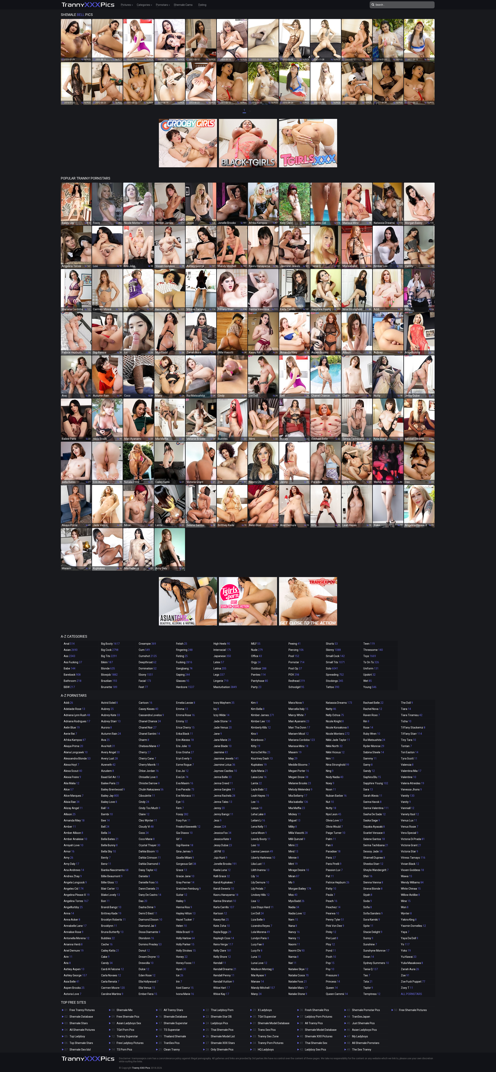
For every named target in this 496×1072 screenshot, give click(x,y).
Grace (181, 870)
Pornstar (296, 662)
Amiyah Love (73, 845)
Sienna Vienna (373, 882)
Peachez (333, 907)
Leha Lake (258, 814)
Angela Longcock (75, 882)
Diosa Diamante (149, 932)
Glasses (182, 680)
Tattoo (332, 687)
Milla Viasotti (298, 832)
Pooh (331, 956)
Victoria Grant (411, 845)
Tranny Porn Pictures (270, 1043)
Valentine (408, 777)
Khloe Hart (222, 987)
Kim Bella (257, 708)
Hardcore (185, 687)
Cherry (145, 752)
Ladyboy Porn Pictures (318, 1016)
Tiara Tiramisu (411, 715)
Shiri (367, 876)
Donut (144, 950)
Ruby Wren (371, 733)
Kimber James (262, 715)
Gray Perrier (185, 882)
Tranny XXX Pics (141, 1068)
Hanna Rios (184, 907)
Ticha (406, 721)
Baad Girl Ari (110, 777)
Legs (219, 674)
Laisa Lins (259, 777)
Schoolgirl (296, 687)
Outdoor (258, 668)
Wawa (406, 876)
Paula (330, 894)
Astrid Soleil (109, 702)
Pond (331, 950)
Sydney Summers (376, 963)
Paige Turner (335, 832)
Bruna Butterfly (112, 932)
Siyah (367, 894)
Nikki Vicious (335, 752)
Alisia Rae (71, 801)
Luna (256, 956)
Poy (330, 969)
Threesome (373, 649)
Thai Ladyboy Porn (222, 1010)
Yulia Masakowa (412, 963)
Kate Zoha (222, 925)
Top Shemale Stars (81, 1043)
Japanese (222, 656)
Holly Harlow (185, 938)
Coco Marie (147, 839)
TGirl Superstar (267, 1016)
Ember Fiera (148, 994)
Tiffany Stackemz (413, 727)
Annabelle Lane (75, 925)
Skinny (333, 649)
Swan (368, 956)
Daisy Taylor (148, 870)
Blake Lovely (110, 894)
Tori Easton (409, 752)
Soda (367, 901)
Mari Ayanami (298, 721)
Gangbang (184, 668)
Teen (369, 643)
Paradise (333, 851)
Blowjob (109, 674)
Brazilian (109, 680)
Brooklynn (109, 925)
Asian (71, 649)
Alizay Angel (73, 808)
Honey (182, 956)
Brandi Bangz (111, 907)
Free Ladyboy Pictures (130, 1043)
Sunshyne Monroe (376, 950)
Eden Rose (147, 975)
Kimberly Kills (261, 727)
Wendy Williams (412, 882)
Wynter (406, 913)
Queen (332, 987)
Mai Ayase (258, 975)
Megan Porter (298, 770)
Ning (329, 770)
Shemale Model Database (273, 1023)
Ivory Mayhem (224, 702)
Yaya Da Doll (409, 938)
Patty (331, 888)
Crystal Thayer (149, 845)
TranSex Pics (172, 1043)
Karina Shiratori (225, 901)
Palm (331, 839)
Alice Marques (73, 795)
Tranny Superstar (127, 1036)
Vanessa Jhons (411, 789)
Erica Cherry (185, 727)
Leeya (256, 808)
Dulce (144, 969)
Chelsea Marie (149, 746)
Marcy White (297, 715)
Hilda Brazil (184, 932)
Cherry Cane (147, 758)
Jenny (219, 808)
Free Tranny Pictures (82, 1010)
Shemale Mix (125, 1010)
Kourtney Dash (262, 758)
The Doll (407, 702)
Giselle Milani (185, 857)
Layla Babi (259, 789)
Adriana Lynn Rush (77, 715)
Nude (257, 649)
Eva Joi (182, 770)
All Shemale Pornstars (365, 1043)
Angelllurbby (73, 907)
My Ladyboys (360, 1036)
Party (256, 687)
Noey (330, 783)
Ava (105, 739)
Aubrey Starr (111, 721)
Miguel (294, 820)
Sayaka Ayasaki (374, 826)
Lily (255, 876)
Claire (144, 814)
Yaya (405, 932)
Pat (330, 876)
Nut (330, 801)
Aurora (106, 727)
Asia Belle (71, 981)
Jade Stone (222, 721)
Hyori (181, 969)
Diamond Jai (147, 925)
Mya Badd (296, 901)
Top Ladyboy (77, 1036)
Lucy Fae (257, 944)
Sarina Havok (372, 801)
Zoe (405, 975)
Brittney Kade (111, 913)
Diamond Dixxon (150, 919)
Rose (368, 727)
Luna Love (259, 963)
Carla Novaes (111, 975)
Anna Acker (72, 919)
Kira (254, 733)
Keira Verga (223, 944)
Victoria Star (409, 851)
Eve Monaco (185, 795)
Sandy (369, 770)
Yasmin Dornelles (413, 925)
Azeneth (108, 764)
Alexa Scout (73, 770)
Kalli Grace (222, 876)
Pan (329, 845)
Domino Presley (150, 944)
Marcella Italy (298, 708)
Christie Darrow (149, 783)
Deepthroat (147, 662)
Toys (369, 656)
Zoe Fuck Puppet (413, 981)
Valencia (407, 764)
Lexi (255, 845)
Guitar (181, 894)
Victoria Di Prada (413, 839)
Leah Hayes (260, 795)
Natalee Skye (298, 969)
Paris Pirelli (333, 863)
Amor (69, 851)
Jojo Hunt (220, 857)
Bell (105, 826)
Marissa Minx (298, 746)
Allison (70, 814)
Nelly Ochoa (335, 715)
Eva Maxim (184, 783)
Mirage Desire (298, 870)
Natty (331, 708)
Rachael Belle (373, 702)
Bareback (72, 674)
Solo (332, 668)
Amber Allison (73, 832)
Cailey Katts (110, 950)
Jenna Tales (223, 801)
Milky (292, 826)
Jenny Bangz (223, 814)
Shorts (332, 643)
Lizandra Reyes (261, 925)
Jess (217, 820)
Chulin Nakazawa (151, 789)
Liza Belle (258, 919)
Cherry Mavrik (149, 764)
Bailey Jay (110, 795)
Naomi (294, 944)
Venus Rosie (409, 826)
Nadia (293, 907)
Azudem (107, 770)
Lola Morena (260, 932)
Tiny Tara (408, 739)
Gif (179, 839)
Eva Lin (182, 777)
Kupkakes (259, 764)
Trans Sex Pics (267, 1029)
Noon (331, 789)
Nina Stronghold (337, 764)
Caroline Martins (112, 994)
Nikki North (334, 746)
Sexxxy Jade (372, 851)
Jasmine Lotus (224, 764)
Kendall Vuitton (224, 981)
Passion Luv (334, 870)
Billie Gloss (109, 882)
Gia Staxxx (184, 832)
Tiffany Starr (411, 733)
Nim (330, 758)
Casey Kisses (148, 708)
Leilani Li (258, 820)
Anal (69, 643)
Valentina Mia (411, 770)
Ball (105, 808)
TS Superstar (172, 1029)
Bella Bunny (109, 845)
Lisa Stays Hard (262, 907)
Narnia (293, 956)
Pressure (332, 975)
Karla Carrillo (224, 907)
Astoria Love (72, 994)
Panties (258, 674)
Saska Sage (371, 820)
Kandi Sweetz (224, 888)
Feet (143, 687)
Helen (181, 925)
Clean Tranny (172, 1049)
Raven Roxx (371, 715)
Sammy (370, 758)
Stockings (334, 680)
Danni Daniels (149, 888)
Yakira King (409, 919)
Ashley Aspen (74, 969)
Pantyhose (259, 680)
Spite (368, 925)
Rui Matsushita (374, 739)
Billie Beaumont (111, 876)
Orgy (256, 662)
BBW (69, 687)
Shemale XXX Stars (223, 1043)
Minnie (293, 857)
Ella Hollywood (148, 981)
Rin (366, 721)
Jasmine (221, 752)
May (292, 758)
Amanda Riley (74, 820)
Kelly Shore (222, 956)
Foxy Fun (183, 820)
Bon (105, 901)
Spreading (335, 674)
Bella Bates (110, 839)
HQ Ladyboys (266, 1049)
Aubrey (107, 708)
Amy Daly (71, 863)
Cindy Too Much (149, 808)
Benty (105, 857)
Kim (254, 702)
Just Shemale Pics (363, 1023)
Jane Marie (222, 739)
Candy (107, 963)
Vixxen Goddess (412, 870)
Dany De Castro (150, 894)
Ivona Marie (185, 994)
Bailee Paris (110, 783)
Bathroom (72, 680)
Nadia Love (297, 913)
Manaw (257, 981)
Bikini (107, 662)
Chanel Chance (150, 721)
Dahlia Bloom (148, 851)
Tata (368, 981)
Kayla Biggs (222, 932)
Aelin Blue (72, 727)
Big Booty (110, 643)
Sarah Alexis (372, 795)
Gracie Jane (185, 876)
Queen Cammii (337, 994)
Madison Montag (262, 969)
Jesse (220, 826)
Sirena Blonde (372, 888)
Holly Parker (185, 944)
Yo (405, 944)
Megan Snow (298, 777)
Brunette (109, 687)
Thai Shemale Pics (222, 1029)
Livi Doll (257, 913)
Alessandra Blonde (77, 758)
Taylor (368, 987)
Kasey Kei (221, 919)
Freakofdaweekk (188, 826)
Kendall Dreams (225, 969)
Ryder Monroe (373, 746)
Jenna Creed (223, 783)
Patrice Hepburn (337, 882)
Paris (331, 857)
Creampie (147, 643)
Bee (105, 820)
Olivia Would (334, 826)
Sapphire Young (375, 783)
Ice (179, 975)
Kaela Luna (222, 870)
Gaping (183, 674)
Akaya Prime (73, 746)
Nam (293, 919)
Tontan (406, 746)
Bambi (107, 814)
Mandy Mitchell (263, 987)
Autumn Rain (111, 733)
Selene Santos (374, 839)
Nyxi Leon (333, 814)
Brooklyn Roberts (113, 919)
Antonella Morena (76, 938)
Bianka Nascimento (114, 870)
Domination (148, 668)
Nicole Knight (335, 721)
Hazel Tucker (185, 919)
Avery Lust (109, 758)
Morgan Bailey (299, 888)
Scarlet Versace (374, 832)
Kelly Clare (222, 950)
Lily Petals (258, 888)
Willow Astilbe (410, 894)
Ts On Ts (371, 662)
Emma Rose (185, 715)
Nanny (294, 938)
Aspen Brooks (74, 987)
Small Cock (335, 656)
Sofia (367, 907)
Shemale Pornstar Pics (366, 1010)
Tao (366, 975)
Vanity (406, 801)
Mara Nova (296, 702)
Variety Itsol (410, 814)
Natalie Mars (297, 987)
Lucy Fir (256, 950)
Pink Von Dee (335, 925)
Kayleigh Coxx (224, 938)
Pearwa (332, 913)
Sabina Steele (373, 752)
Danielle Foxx (148, 882)
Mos (292, 894)
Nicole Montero (338, 733)
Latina (220, 668)
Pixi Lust (332, 938)
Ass (69, 656)
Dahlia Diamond (149, 863)
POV (293, 674)
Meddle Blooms (299, 764)
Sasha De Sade (374, 814)
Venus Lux (409, 820)
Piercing (296, 649)
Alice (68, 789)
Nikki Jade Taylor (338, 739)
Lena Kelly (259, 826)
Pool (293, 656)
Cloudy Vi (146, 826)
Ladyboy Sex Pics (315, 1049)
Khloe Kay (221, 994)
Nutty (331, 808)
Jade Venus (223, 727)
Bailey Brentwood (113, 789)
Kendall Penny (224, 975)
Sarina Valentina (376, 808)
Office (256, 656)
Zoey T (407, 987)
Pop (330, 963)
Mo (291, 882)
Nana (292, 925)
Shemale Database (81, 1016)
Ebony (146, 674)
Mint (293, 863)
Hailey (181, 901)
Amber (70, 826)
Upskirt (369, 674)
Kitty (255, 746)
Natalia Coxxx (298, 975)
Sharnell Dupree (374, 857)
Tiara (406, 708)
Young (369, 687)
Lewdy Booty (260, 839)
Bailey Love (109, 801)
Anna (69, 913)
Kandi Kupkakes (224, 882)
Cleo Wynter (148, 820)
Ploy (330, 944)
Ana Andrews (74, 870)
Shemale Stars (79, 1023)
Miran (293, 876)
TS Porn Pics (124, 1049)
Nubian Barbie (336, 795)
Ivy (216, 708)
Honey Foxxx (185, 963)
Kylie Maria (259, 770)
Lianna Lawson (262, 851)
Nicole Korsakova (337, 727)
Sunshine (370, 944)
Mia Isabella (298, 801)
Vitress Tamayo (413, 857)
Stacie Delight (372, 932)
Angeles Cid (74, 888)
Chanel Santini (149, 733)
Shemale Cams (183, 4)
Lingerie (221, 680)
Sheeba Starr (373, 863)
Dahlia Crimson (150, 857)
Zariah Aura (410, 969)
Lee (255, 801)
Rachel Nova (372, 708)
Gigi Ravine (184, 845)
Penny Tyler (335, 919)
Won (404, 907)
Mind (293, 851)
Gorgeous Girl (186, 863)
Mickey (294, 814)
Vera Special (409, 832)
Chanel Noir (147, 727)
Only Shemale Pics (222, 1049)
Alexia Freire (72, 777)
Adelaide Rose (74, 708)
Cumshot (148, 656)
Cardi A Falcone (112, 969)
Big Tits (109, 656)
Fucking (184, 662)
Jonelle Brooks (225, 863)
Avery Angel (110, 752)
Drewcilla (146, 963)
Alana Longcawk (76, 752)
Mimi (293, 845)
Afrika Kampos (75, 739)
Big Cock (109, 649)
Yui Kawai (408, 956)
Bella (106, 832)
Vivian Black (410, 863)
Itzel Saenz (185, 987)
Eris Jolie (183, 746)
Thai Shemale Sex (316, 1043)
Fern (180, 808)
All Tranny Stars (173, 1010)
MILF (255, 643)
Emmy (182, 721)
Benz (106, 863)
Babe (69, 668)
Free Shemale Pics (128, 1016)
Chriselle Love (148, 777)
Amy (68, 857)
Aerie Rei (70, 733)
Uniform (371, 668)
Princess (333, 981)
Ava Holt (108, 746)
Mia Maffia (296, 808)
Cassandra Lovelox (151, 715)
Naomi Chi (296, 950)
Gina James (184, 851)
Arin (68, 956)
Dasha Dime (147, 907)
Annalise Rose (73, 932)
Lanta (256, 783)
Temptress (371, 994)
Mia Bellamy (297, 795)
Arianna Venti (73, 944)
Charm (144, 739)
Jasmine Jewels (226, 758)
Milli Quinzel (296, 839)
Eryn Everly (184, 758)
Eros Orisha (185, 752)
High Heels (222, 643)
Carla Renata (110, 981)
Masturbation (225, 687)
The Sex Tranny (361, 1049)
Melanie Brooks (299, 783)
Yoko (406, 950)
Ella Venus (147, 987)
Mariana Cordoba (301, 739)
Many (256, 994)
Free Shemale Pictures (413, 1010)
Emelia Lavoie (185, 702)
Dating (202, 4)
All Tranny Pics (314, 1023)
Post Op (295, 668)
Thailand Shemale (175, 1036)
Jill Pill (219, 851)
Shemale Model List (223, 1036)
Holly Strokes (186, 950)
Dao (143, 901)
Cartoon (145, 702)
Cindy (144, 801)
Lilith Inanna (260, 870)
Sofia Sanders (373, 913)
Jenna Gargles (224, 789)
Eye (180, 801)
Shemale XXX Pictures (318, 1036)
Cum (144, 649)
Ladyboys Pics (219, 1023)
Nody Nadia (334, 777)
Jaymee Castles (225, 770)
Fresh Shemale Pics (317, 1010)
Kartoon (220, 913)
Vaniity (407, 795)
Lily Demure (260, 882)
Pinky (331, 932)
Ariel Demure (74, 950)
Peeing (294, 643)
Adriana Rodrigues (77, 721)
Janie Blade (223, 746)
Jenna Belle (223, 777)
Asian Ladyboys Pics (364, 1029)
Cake (105, 956)
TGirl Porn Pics (125, 1029)
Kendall (220, 963)
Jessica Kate (222, 839)
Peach (331, 901)
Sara (368, 789)
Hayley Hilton (185, 913)
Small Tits (335, 662)
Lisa (255, 901)
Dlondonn (146, 938)
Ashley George (75, 975)
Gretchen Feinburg (188, 888)
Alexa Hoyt (71, 764)
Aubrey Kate (110, 715)
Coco (144, 832)
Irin (179, 981)
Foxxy (182, 814)
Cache (107, 944)
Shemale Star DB (221, 1016)
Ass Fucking (73, 662)
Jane (218, 733)
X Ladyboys (265, 1010)
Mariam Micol (298, 733)
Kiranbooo (258, 739)
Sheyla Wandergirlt (375, 870)
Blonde (108, 668)
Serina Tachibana (375, 845)
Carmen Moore (113, 987)
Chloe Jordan (149, 770)
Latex (219, 662)
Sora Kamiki (371, 919)
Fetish (181, 643)
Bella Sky (108, 851)
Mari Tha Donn (299, 727)
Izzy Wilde (221, 715)
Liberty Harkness (263, 857)
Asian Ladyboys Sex (129, 1023)
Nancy (294, 932)
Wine (406, 901)
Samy (368, 764)
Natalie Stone (297, 994)
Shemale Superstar (176, 1023)
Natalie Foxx (297, 981)
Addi (68, 702)
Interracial (222, 649)
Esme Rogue (185, 764)
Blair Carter (110, 888)
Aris (67, 963)
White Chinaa (411, 888)
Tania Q (370, 969)
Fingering (184, 649)
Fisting (182, 656)
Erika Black (184, 733)
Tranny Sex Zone (268, 1036)
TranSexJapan (361, 1016)
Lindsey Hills (260, 894)
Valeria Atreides (412, 783)
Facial (145, 680)
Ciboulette (147, 795)
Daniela (144, 876)
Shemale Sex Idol (80, 1049)
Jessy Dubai (223, 845)
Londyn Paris (260, 938)
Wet (367, 680)
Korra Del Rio (260, 752)
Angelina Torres (76, 901)
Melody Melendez (300, 789)
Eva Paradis (185, 789)
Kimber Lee (260, 721)
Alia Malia (71, 783)
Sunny (368, 938)
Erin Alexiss (185, 739)
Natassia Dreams (339, 702)
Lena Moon (259, 832)
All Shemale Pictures (82, 1029)
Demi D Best (148, 913)
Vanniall (407, 808)
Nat (292, 963)
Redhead (296, 680)
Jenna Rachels (224, 795)
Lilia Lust (258, 863)
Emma (182, 708)
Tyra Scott (409, 758)
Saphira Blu (372, 777)
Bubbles (108, 938)
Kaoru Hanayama (226, 894)
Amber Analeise (75, 839)
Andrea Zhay (73, 876)
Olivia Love (334, 820)
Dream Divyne (149, 956)
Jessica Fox (222, 832)
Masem (294, 752)
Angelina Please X (77, 894)
